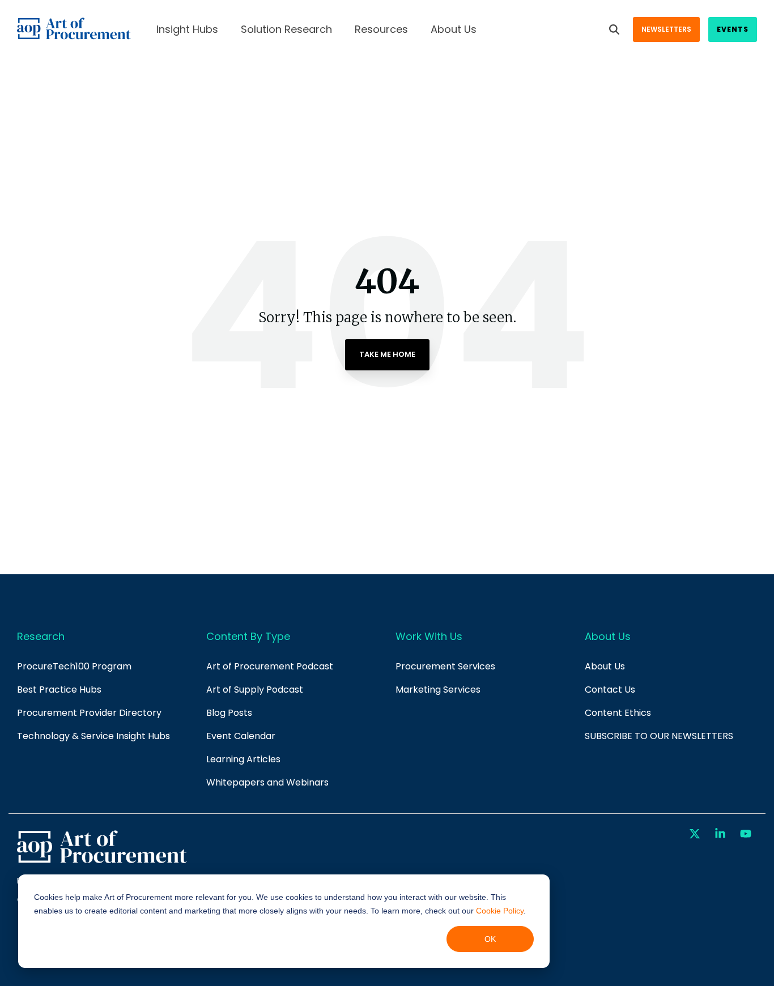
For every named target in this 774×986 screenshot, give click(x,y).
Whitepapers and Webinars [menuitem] (267, 782)
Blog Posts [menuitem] (229, 712)
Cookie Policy (500, 910)
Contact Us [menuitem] (610, 689)
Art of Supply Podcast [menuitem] (254, 689)
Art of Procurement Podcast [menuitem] (269, 666)
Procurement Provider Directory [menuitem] (89, 712)
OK (490, 939)
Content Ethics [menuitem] (618, 712)
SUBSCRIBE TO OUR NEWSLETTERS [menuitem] (659, 735)
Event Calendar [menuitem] (240, 735)
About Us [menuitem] (605, 666)
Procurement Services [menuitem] (445, 666)
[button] (696, 834)
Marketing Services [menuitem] (437, 689)
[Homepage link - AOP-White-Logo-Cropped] (102, 862)
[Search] (614, 29)
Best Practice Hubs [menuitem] (59, 689)
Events (733, 29)
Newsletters (666, 29)
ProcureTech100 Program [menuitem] (74, 666)
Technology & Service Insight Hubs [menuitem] (93, 735)
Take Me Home (387, 354)
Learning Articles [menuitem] (243, 759)
